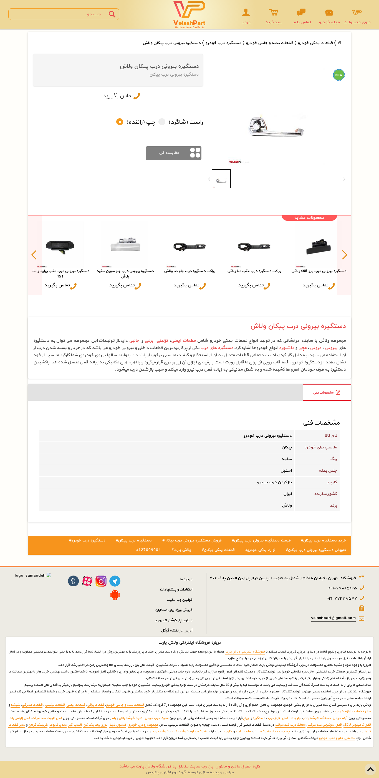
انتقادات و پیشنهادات (176, 589)
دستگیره (258, 718)
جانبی (134, 340)
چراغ (246, 718)
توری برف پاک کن (95, 724)
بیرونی (331, 348)
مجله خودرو (329, 22)
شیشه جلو (198, 731)
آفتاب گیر (75, 724)
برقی (149, 340)
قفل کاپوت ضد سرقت (47, 718)
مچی (302, 348)
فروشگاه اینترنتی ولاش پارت (245, 651)
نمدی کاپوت (58, 724)
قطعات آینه (243, 731)
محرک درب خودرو (156, 718)
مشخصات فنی (323, 393)
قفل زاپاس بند (19, 718)
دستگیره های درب (216, 348)
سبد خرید (273, 22)
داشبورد (286, 348)
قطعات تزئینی (55, 704)
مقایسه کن (169, 153)
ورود (246, 22)
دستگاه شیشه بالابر (317, 718)
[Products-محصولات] (339, 43)
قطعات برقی (95, 704)
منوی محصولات (356, 22)
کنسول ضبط (118, 724)
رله (114, 718)
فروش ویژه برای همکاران (173, 610)
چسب (286, 731)
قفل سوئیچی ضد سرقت (324, 724)
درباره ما (186, 579)
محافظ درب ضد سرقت (290, 724)
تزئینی (162, 340)
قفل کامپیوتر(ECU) (357, 724)
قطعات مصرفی (32, 704)
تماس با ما (301, 22)
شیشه (15, 704)
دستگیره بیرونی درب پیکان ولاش (298, 326)
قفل (285, 718)
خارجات (226, 731)
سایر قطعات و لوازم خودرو (353, 711)
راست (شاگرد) (185, 122)
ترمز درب (274, 718)
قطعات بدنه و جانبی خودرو (124, 704)
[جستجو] (112, 14)
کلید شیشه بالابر (131, 718)
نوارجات (295, 718)
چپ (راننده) (140, 122)
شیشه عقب (180, 731)
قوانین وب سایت (179, 600)
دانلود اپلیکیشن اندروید (173, 620)
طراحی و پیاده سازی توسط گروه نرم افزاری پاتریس (189, 772)
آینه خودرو (339, 718)
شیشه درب (161, 731)
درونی (315, 348)
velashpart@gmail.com (333, 618)
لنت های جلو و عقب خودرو (337, 738)
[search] (59, 14)
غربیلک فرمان (38, 724)
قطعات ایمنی (183, 340)
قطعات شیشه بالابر (266, 731)
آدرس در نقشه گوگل (176, 630)
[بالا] (370, 766)
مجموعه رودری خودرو (143, 724)
